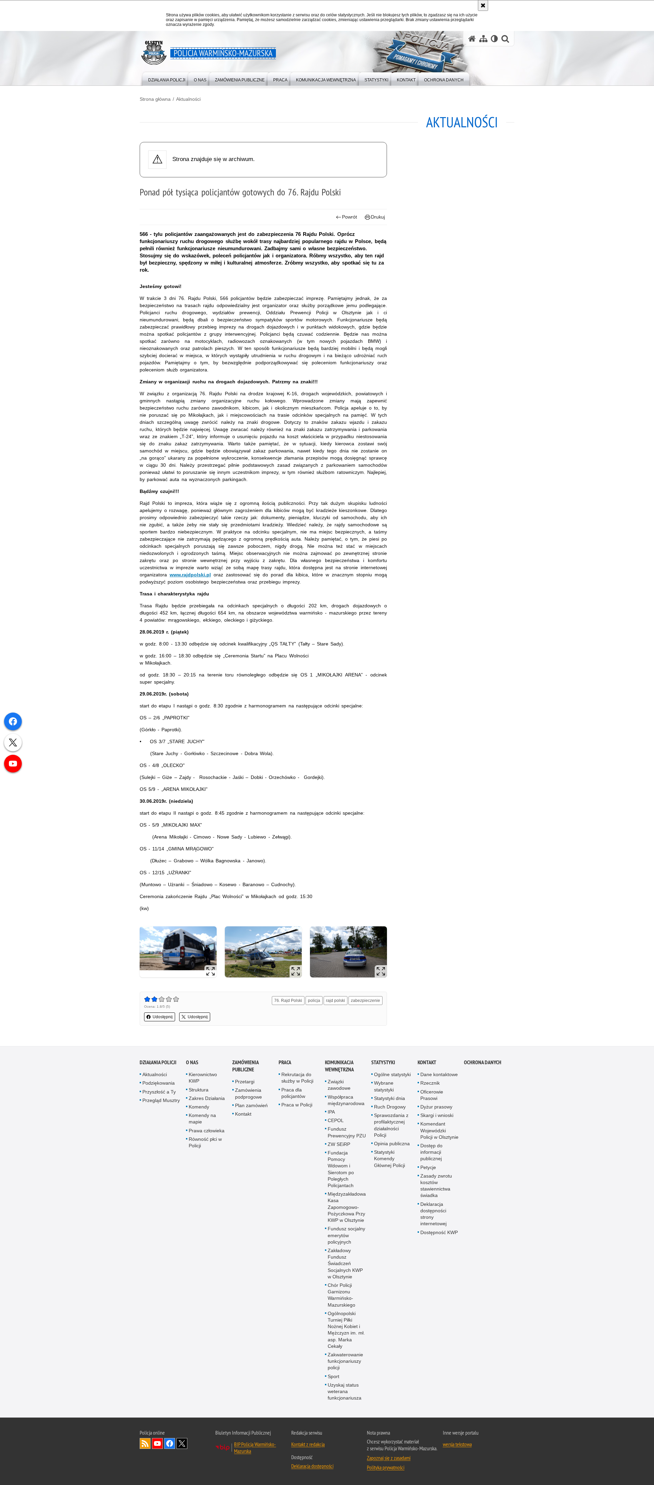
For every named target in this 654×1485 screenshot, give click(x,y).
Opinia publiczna (392, 1143)
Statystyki (383, 1062)
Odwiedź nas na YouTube (157, 1443)
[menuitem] (167, 78)
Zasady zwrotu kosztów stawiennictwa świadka (436, 1185)
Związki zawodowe (339, 1085)
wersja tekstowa (457, 1444)
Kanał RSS (145, 1443)
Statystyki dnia (389, 1098)
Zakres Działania (207, 1098)
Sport (333, 1376)
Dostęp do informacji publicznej (431, 1152)
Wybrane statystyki (384, 1086)
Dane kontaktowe (439, 1074)
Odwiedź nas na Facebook (169, 1443)
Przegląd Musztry (161, 1100)
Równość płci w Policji (205, 1142)
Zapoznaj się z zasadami (388, 1457)
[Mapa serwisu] (483, 38)
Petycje (428, 1167)
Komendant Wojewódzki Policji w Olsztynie (439, 1130)
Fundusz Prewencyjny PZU (347, 1132)
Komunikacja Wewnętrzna (339, 1066)
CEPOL (336, 1120)
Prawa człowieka (206, 1130)
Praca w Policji (296, 1104)
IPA (331, 1112)
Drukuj (378, 217)
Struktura (198, 1089)
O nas (192, 1062)
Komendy (199, 1106)
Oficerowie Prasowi (431, 1095)
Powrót (349, 217)
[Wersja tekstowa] (494, 38)
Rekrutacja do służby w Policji (297, 1078)
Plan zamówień (251, 1105)
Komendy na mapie (202, 1118)
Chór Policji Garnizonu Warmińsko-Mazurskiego (341, 1295)
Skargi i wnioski (436, 1115)
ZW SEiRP (339, 1144)
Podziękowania (158, 1083)
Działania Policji (158, 1062)
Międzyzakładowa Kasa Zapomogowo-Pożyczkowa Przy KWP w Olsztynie (347, 1207)
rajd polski (335, 1000)
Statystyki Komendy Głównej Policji (389, 1158)
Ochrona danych (482, 1062)
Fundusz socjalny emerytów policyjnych (346, 1235)
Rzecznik (430, 1083)
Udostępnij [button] (163, 1017)
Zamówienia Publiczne (245, 1066)
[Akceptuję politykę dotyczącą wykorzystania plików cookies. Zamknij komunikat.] (483, 5)
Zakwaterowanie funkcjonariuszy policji (345, 1361)
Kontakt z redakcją (308, 1444)
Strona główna (155, 99)
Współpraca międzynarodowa (346, 1100)
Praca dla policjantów (293, 1093)
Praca (285, 1062)
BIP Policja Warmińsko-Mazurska (255, 1447)
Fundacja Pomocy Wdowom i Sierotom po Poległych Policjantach (341, 1169)
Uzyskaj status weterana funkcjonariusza (344, 1391)
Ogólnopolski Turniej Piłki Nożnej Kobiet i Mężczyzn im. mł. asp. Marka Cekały (346, 1330)
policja (314, 1000)
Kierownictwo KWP (203, 1078)
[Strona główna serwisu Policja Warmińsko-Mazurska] (472, 38)
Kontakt (243, 1114)
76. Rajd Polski (288, 1000)
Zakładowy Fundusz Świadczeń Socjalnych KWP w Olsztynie (345, 1263)
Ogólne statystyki (392, 1074)
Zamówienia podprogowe (248, 1093)
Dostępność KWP (439, 1232)
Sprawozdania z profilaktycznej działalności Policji (391, 1125)
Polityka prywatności (385, 1467)
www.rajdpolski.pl (190, 574)
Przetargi (244, 1081)
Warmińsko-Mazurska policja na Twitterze (181, 1443)
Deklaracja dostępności (312, 1466)
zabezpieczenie (365, 1000)
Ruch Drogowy (390, 1106)
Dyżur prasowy (436, 1106)
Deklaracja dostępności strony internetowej (433, 1214)
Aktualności (188, 99)
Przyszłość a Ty (159, 1092)
